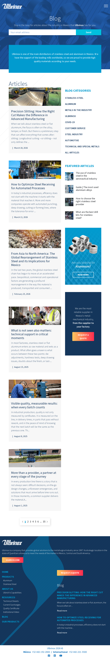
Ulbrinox (70, 116)
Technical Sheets (11, 601)
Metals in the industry (78, 110)
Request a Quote (83, 336)
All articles (72, 152)
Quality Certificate (11, 608)
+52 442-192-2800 (36, 651)
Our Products (10, 621)
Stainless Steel (9, 584)
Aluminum (70, 104)
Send (88, 32)
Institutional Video (11, 612)
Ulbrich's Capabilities (12, 592)
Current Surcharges (11, 604)
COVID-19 (70, 122)
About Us (7, 588)
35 (44, 521)
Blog (5, 616)
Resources (8, 597)
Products (8, 576)
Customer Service (75, 128)
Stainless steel (74, 97)
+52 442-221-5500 (70, 651)
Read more (83, 274)
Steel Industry (74, 134)
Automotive (72, 140)
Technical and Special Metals (82, 146)
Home (5, 571)
